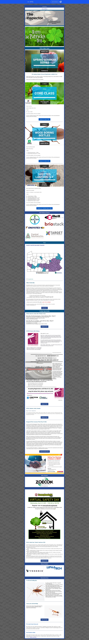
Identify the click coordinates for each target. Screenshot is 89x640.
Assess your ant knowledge (32, 603)
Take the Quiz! (44, 619)
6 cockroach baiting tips (31, 580)
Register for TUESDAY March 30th (44, 208)
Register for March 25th (44, 161)
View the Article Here (44, 451)
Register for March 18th (44, 119)
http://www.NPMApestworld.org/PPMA (41, 448)
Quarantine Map (30, 278)
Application (44, 307)
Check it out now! (33, 637)
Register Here (44, 326)
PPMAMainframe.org (51, 443)
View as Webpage (44, 8)
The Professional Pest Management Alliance (33, 424)
